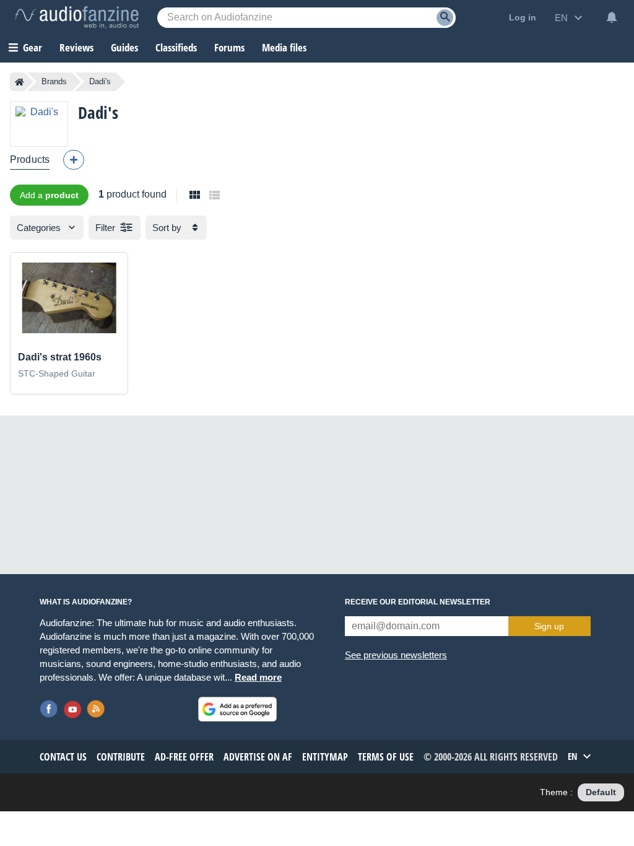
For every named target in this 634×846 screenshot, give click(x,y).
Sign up (549, 626)
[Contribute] (73, 160)
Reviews (76, 47)
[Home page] (19, 81)
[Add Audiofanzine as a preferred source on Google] (237, 709)
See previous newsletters (396, 655)
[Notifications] (611, 17)
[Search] (444, 17)
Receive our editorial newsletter (417, 602)
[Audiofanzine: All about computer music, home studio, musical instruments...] (77, 17)
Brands (54, 81)
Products (30, 159)
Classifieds (176, 47)
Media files (284, 47)
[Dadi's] (39, 124)
